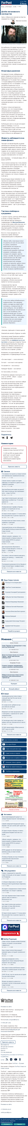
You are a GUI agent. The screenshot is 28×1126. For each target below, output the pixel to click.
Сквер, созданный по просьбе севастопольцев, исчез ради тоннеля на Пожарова (14, 875)
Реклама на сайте (6, 1006)
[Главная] (7, 2)
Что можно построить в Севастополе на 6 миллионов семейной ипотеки (14, 475)
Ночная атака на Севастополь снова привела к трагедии (13, 521)
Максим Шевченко (19, 222)
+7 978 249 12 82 (6, 1023)
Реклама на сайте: (6, 1104)
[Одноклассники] (7, 438)
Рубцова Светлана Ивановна (14, 597)
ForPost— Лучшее (18, 1063)
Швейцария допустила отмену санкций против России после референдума (12, 698)
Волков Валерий (10, 616)
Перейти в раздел (14, 631)
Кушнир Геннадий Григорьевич (15, 592)
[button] (14, 26)
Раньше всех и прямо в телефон (16, 758)
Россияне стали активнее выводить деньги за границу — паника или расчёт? (13, 557)
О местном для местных (13, 749)
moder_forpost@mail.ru (12, 1020)
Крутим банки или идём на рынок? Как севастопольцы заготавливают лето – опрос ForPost (13, 491)
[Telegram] (11, 438)
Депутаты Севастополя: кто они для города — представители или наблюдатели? (13, 656)
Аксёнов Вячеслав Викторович (15, 611)
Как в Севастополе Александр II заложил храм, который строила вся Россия (13, 952)
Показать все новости (14, 571)
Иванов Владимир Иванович (14, 602)
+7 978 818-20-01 (6, 1109)
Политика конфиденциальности (8, 1121)
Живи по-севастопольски (14, 767)
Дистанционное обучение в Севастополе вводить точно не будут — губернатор (12, 548)
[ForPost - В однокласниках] (20, 1060)
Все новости (5, 1045)
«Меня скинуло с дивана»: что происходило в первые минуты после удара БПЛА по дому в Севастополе (12, 539)
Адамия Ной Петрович (12, 626)
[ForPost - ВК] (11, 1060)
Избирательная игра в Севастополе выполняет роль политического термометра (13, 676)
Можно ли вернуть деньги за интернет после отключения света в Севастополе (13, 983)
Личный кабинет (14, 689)
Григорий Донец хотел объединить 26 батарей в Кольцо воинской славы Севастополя (14, 529)
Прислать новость (14, 467)
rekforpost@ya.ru (6, 1112)
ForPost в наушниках (12, 771)
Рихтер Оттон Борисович (13, 582)
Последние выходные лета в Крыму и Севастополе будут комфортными (14, 565)
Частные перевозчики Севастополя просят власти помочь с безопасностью (13, 897)
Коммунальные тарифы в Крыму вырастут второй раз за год (12, 508)
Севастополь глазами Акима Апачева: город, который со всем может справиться (13, 943)
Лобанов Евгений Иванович (14, 606)
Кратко (3, 1050)
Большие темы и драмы (13, 762)
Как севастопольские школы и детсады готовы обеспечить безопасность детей (11, 906)
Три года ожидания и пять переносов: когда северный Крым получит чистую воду (12, 960)
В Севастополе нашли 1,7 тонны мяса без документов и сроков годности (14, 514)
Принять (19, 1124)
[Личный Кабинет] (21, 1)
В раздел (14, 683)
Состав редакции (6, 1052)
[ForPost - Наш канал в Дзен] (23, 1060)
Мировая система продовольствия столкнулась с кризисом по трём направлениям (13, 713)
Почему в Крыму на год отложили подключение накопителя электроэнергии (13, 858)
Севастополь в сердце (13, 753)
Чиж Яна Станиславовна (13, 587)
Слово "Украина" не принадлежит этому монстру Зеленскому (14, 646)
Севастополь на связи (11, 740)
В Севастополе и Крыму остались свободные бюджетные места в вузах (12, 832)
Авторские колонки (7, 1046)
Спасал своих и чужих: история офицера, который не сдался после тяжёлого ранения (13, 482)
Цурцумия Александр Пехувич (15, 621)
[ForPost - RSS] (7, 1060)
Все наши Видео (11, 744)
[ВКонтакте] (3, 438)
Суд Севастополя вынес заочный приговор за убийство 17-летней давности (12, 500)
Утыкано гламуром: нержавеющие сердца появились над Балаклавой (12, 666)
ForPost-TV (4, 1048)
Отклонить (7, 1124)
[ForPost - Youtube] (15, 1060)
